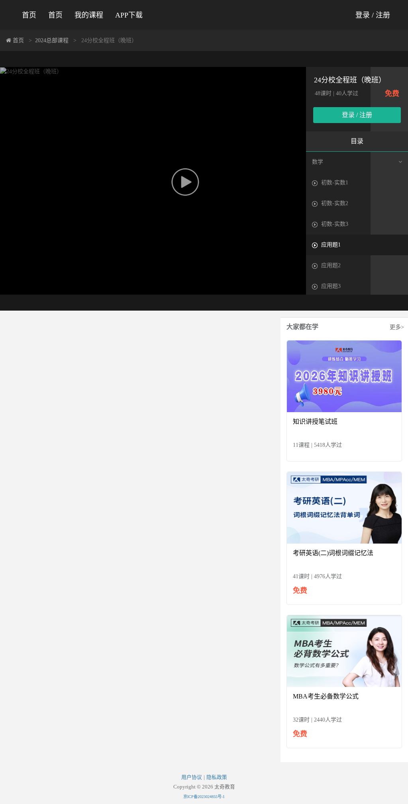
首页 (29, 15)
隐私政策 (216, 777)
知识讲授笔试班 (315, 421)
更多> (397, 327)
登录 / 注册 (372, 15)
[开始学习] (344, 376)
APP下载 (129, 15)
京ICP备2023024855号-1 (204, 796)
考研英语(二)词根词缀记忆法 (333, 553)
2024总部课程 (52, 40)
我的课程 (89, 15)
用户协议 (191, 777)
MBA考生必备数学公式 (326, 696)
